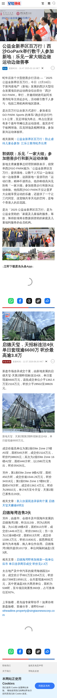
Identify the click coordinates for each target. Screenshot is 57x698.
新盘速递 (7, 362)
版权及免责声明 (35, 665)
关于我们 (6, 671)
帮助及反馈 (33, 671)
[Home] (14, 3)
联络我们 (6, 665)
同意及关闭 (44, 686)
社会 (5, 68)
